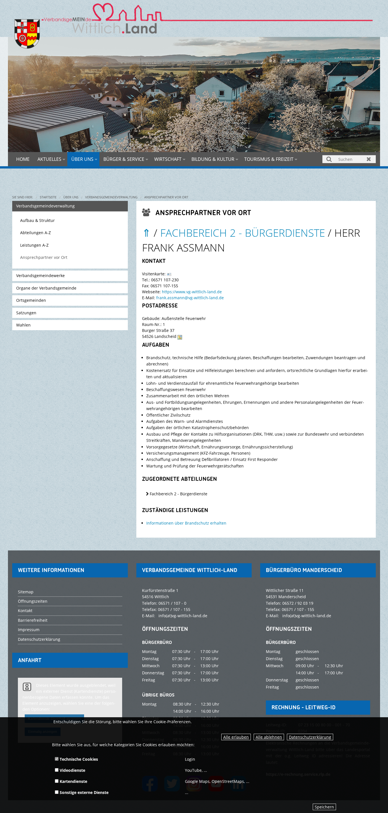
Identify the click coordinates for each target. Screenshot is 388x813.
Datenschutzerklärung (310, 737)
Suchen (329, 159)
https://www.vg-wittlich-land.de (192, 291)
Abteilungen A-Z (35, 232)
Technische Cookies (78, 759)
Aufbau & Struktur (37, 220)
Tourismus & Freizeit (268, 159)
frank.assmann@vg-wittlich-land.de (190, 297)
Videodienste (72, 770)
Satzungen (26, 312)
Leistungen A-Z (34, 245)
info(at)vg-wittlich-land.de (182, 615)
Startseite (48, 197)
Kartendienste (73, 781)
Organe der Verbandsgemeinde (46, 288)
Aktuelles (49, 159)
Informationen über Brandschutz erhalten (186, 523)
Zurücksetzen (369, 159)
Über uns (82, 159)
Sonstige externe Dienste (84, 792)
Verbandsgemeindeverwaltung (111, 197)
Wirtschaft (168, 159)
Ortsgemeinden (31, 300)
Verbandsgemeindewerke (40, 275)
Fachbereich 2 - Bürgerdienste (242, 232)
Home (23, 159)
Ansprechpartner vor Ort (166, 197)
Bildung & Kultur (212, 159)
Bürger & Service (123, 159)
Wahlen (23, 325)
